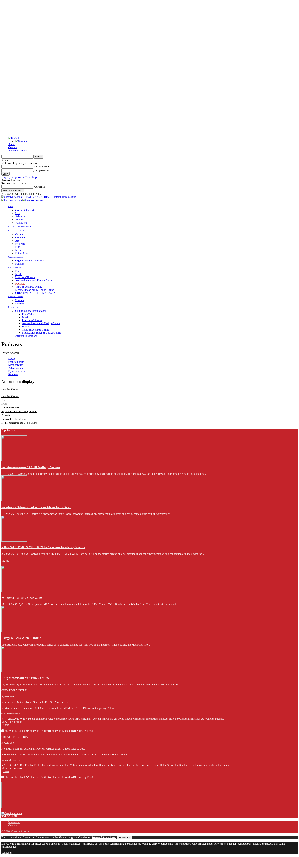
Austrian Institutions (26, 335)
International (13, 307)
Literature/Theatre (25, 277)
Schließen (6, 852)
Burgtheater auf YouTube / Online (25, 678)
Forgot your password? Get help (19, 177)
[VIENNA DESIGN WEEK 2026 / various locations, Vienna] (14, 540)
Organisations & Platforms (29, 260)
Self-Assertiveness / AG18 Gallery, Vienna (30, 467)
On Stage (20, 237)
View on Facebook (11, 721)
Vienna (19, 219)
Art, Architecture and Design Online (19, 411)
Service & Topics (17, 150)
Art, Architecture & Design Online (34, 280)
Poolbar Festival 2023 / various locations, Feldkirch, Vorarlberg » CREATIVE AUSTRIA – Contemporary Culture (64, 754)
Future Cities (22, 253)
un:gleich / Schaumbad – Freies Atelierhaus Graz (36, 507)
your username (41, 166)
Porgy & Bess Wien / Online (21, 638)
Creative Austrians (15, 297)
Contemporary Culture (17, 231)
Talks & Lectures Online (28, 286)
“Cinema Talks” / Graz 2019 (21, 597)
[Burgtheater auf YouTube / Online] (14, 671)
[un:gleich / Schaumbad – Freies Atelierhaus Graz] (14, 500)
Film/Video (28, 314)
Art (17, 240)
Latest (11, 358)
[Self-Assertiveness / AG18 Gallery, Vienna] (14, 460)
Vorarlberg (21, 222)
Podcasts (20, 283)
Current (19, 234)
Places (10, 206)
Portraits (19, 300)
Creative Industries (15, 257)
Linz (17, 213)
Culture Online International (19, 226)
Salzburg (20, 216)
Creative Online (14, 267)
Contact (12, 147)
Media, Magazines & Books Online (34, 289)
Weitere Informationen (104, 837)
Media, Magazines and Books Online (19, 423)
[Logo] (11, 200)
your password (41, 170)
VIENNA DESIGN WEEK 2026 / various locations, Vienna (43, 547)
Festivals (20, 243)
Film (17, 246)
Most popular (15, 364)
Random (13, 374)
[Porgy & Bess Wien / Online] (14, 631)
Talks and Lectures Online (14, 419)
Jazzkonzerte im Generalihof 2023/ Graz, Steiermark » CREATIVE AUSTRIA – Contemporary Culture (58, 708)
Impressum (14, 822)
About (11, 144)
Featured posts (16, 361)
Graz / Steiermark (24, 210)
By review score (17, 371)
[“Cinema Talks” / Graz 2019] (14, 591)
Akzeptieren (124, 837)
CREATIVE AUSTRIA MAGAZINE (36, 292)
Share (6, 724)
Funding (19, 263)
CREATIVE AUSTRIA (14, 690)
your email (39, 186)
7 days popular (16, 368)
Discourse (20, 303)
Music (18, 250)
